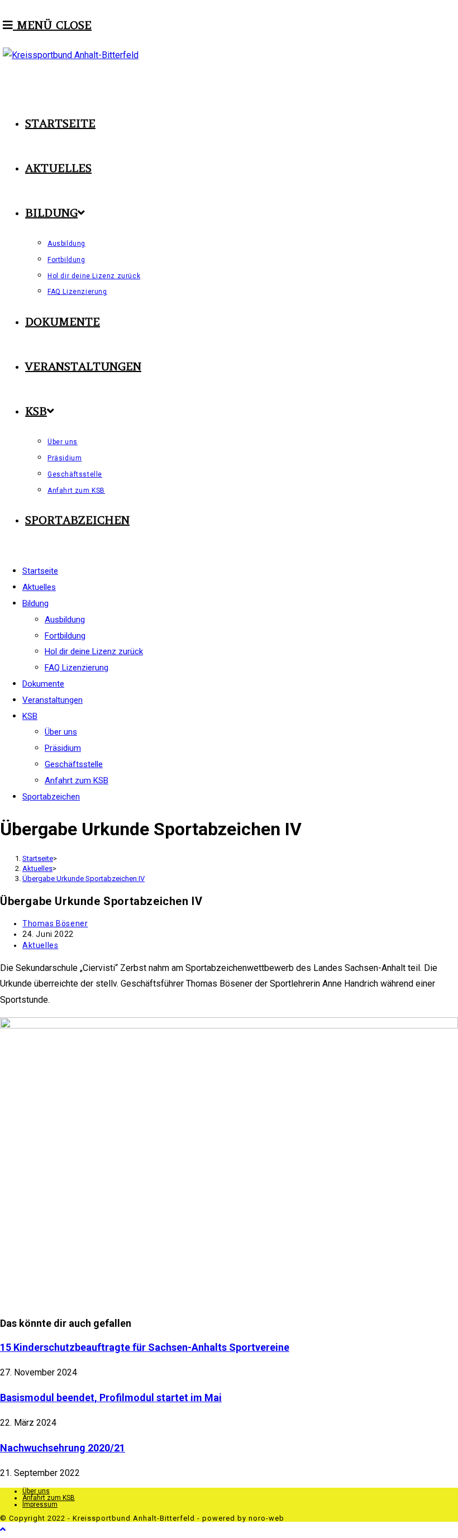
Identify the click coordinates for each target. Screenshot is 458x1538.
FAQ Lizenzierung (76, 668)
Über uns (61, 732)
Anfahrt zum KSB (76, 780)
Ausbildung (65, 620)
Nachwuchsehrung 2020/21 (62, 1448)
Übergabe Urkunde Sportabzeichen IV (83, 878)
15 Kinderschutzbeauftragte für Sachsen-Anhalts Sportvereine (144, 1347)
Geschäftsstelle (74, 764)
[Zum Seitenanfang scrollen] (3, 1529)
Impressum (40, 1504)
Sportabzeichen (51, 797)
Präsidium (63, 748)
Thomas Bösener (55, 923)
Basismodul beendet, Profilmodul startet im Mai (111, 1397)
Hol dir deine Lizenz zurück (94, 651)
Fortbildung (65, 636)
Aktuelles (40, 945)
